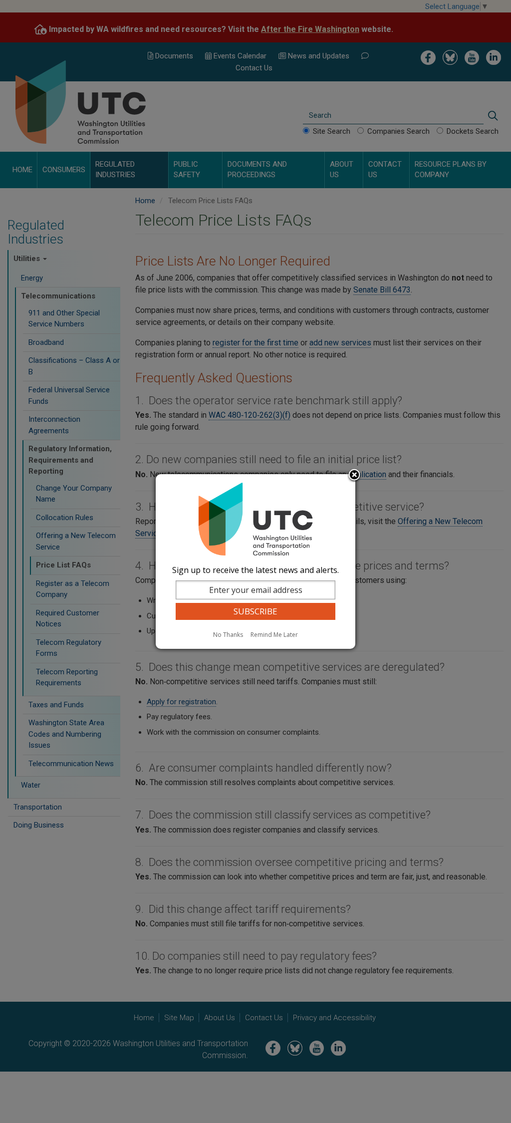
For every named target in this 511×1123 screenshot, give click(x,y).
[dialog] (255, 561)
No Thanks (228, 634)
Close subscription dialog (354, 475)
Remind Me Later (274, 634)
